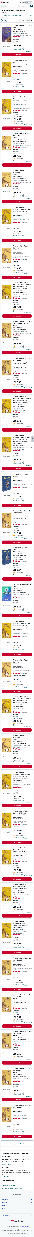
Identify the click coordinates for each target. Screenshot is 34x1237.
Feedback (32, 438)
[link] (31, 15)
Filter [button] (5, 20)
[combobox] (19, 6)
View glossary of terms (9, 1185)
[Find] (31, 6)
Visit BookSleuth (7, 1177)
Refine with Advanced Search (12, 15)
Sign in (26, 2)
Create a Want (6, 1164)
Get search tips (6, 1183)
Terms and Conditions (24, 1226)
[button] (28, 51)
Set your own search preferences (12, 1188)
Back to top (17, 1194)
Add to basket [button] (17, 54)
